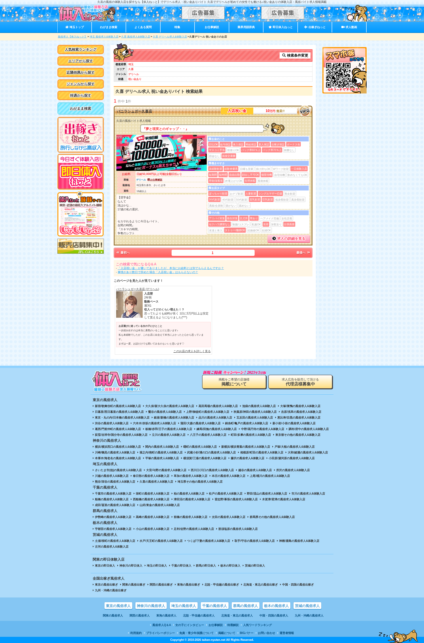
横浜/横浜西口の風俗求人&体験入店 (118, 446)
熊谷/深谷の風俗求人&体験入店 (115, 481)
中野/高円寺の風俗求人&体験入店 (262, 429)
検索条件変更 (297, 55)
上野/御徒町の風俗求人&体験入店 (207, 411)
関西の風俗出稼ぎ (161, 584)
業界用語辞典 (246, 27)
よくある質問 (143, 27)
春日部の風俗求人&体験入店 (151, 475)
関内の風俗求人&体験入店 (162, 446)
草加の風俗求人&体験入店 (190, 475)
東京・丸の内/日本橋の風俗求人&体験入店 (122, 417)
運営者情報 (287, 633)
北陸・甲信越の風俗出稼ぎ (221, 584)
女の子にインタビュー (189, 625)
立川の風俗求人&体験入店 (169, 434)
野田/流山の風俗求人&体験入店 (267, 493)
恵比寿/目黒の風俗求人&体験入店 (298, 417)
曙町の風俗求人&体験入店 (200, 446)
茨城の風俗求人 (307, 606)
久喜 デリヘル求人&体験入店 (170, 36)
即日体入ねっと (282, 27)
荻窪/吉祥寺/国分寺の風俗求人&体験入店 (121, 434)
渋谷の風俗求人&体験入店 (112, 423)
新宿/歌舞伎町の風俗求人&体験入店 (118, 406)
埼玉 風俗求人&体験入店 (104, 36)
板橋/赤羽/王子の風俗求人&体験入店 (168, 429)
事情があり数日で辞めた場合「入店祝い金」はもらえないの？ (158, 272)
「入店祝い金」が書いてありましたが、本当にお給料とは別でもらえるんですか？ (171, 268)
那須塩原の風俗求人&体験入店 (238, 529)
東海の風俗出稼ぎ (188, 584)
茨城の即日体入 (255, 565)
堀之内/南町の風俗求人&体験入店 (161, 452)
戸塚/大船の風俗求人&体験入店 (294, 446)
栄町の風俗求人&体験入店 (152, 493)
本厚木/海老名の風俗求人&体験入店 (118, 458)
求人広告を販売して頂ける (300, 382)
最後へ (301, 252)
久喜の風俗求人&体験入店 (156, 481)
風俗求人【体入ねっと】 (72, 36)
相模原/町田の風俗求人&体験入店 (261, 452)
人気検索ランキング (81, 49)
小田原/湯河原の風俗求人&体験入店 (292, 458)
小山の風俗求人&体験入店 (152, 529)
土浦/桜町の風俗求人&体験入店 (115, 540)
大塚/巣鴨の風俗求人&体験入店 (300, 406)
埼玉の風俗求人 (183, 606)
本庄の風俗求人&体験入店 (228, 475)
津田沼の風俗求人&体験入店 (192, 499)
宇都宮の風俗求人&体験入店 (113, 529)
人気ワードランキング (257, 625)
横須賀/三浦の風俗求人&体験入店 (204, 458)
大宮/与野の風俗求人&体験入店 (166, 470)
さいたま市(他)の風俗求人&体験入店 (118, 470)
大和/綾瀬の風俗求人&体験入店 (308, 452)
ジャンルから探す (80, 84)
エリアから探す (80, 61)
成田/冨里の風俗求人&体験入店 (115, 505)
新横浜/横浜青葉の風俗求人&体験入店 (245, 446)
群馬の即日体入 (206, 565)
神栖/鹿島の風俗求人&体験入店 (299, 540)
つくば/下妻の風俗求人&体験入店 (208, 540)
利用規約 (136, 633)
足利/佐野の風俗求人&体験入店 (194, 529)
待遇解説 (233, 625)
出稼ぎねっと (317, 27)
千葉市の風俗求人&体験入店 (113, 493)
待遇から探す (80, 95)
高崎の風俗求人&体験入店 (152, 517)
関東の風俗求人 (113, 615)
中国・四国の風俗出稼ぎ (298, 584)
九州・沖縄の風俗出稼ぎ (111, 590)
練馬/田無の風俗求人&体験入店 (217, 429)
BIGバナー (247, 633)
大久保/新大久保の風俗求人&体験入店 (169, 406)
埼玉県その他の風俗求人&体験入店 (200, 481)
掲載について (226, 633)
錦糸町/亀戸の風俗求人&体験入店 (246, 423)
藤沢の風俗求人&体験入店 (247, 458)
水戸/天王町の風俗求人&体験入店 (161, 540)
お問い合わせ (266, 633)
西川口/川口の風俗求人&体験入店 (212, 470)
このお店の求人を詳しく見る (192, 351)
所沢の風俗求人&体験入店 (293, 470)
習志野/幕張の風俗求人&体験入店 (236, 499)
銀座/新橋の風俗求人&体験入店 (174, 417)
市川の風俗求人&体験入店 (308, 493)
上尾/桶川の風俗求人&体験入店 (270, 475)
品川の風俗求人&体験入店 (215, 417)
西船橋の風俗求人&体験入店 (151, 499)
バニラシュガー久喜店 (134, 111)
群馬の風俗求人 (245, 606)
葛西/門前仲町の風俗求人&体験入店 (118, 429)
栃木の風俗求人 (276, 606)
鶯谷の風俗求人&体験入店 (165, 411)
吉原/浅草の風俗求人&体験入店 (301, 411)
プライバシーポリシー (160, 633)
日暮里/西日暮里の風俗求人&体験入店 (119, 411)
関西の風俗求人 (140, 615)
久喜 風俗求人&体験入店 (135, 36)
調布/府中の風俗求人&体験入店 (309, 429)
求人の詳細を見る (290, 238)
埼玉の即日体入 (157, 565)
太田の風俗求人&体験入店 (228, 517)
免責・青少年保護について (196, 633)
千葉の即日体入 (181, 565)
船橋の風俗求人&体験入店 (112, 499)
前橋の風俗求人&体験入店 (190, 517)
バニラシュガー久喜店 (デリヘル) (137, 289)
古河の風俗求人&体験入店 (112, 546)
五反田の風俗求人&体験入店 (255, 417)
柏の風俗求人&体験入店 (189, 493)
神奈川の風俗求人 (151, 606)
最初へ (125, 252)
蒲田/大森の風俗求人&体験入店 (200, 423)
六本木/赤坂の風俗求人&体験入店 (154, 423)
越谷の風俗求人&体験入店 (255, 470)
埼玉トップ (76, 27)
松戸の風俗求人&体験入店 (225, 493)
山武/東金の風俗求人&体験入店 (160, 505)
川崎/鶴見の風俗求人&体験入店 (115, 452)
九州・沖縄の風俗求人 (309, 615)
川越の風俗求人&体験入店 (112, 475)
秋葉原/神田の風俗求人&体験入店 (255, 411)
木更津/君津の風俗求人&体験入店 (283, 499)
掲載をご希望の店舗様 (234, 382)
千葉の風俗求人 (214, 606)
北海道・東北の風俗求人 (237, 615)
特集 (177, 27)
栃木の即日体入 (230, 565)
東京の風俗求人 (118, 606)
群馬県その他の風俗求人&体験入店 (272, 517)
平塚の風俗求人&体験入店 (162, 458)
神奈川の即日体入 (130, 565)
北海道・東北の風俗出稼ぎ (260, 584)
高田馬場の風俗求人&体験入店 (218, 406)
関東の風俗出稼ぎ (133, 584)
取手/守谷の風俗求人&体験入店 (255, 540)
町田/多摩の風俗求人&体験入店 (251, 434)
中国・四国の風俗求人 (273, 615)
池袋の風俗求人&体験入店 (259, 406)
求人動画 (351, 27)
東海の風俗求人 (166, 615)
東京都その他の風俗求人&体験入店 (297, 434)
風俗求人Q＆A (161, 625)
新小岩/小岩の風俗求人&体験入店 (294, 423)
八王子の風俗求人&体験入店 (208, 434)
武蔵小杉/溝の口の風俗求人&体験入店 (211, 452)
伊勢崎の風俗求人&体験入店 (113, 517)
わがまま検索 (108, 27)
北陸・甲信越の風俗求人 (199, 615)
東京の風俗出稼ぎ (106, 584)
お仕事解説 (212, 27)
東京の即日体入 (105, 565)
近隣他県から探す (80, 72)
